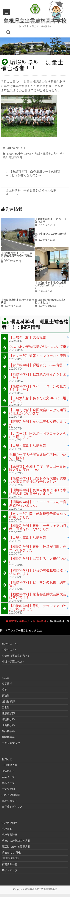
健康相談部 (8, 713)
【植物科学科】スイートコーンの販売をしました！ (37, 388)
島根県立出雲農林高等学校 (35, 20)
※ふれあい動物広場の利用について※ (37, 346)
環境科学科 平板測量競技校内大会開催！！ (31, 192)
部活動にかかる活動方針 (16, 846)
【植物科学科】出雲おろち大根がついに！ (37, 560)
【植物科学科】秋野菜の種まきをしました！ (37, 376)
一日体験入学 (9, 765)
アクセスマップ (11, 743)
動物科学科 (8, 737)
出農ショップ (9, 800)
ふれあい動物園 (11, 794)
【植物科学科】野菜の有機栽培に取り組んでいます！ (37, 572)
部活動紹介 (8, 771)
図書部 (6, 707)
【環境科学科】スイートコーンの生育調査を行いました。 (37, 504)
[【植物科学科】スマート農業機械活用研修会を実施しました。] (18, 219)
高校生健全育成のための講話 (50, 235)
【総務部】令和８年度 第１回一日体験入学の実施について (37, 468)
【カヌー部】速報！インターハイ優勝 (37, 356)
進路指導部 (8, 701)
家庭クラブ (8, 783)
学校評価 (7, 828)
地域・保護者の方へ (47, 153)
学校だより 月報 (11, 852)
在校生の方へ (9, 643)
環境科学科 (15, 157)
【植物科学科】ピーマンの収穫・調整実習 (37, 584)
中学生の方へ (26, 153)
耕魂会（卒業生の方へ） (16, 655)
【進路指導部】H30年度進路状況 (17, 301)
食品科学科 (8, 731)
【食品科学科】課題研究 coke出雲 (36, 365)
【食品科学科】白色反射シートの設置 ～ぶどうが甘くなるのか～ (34, 173)
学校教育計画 (9, 834)
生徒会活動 (8, 789)
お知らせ (12, 153)
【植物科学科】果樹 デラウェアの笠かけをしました (37, 607)
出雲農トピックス (12, 806)
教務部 (6, 695)
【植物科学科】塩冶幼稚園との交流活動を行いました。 (50, 285)
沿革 (4, 689)
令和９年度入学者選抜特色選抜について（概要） (37, 456)
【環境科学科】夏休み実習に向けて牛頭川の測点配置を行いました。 (37, 492)
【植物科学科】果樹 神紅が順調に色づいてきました (37, 548)
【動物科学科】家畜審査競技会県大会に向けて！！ (37, 596)
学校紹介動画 (9, 822)
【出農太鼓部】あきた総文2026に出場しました (37, 400)
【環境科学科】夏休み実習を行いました (37, 423)
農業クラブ (8, 777)
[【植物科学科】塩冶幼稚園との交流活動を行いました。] (52, 249)
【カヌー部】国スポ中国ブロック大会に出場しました (37, 435)
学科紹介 (24, 621)
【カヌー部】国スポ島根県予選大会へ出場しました (37, 515)
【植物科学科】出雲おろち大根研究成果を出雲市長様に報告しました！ (37, 480)
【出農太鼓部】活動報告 (27, 445)
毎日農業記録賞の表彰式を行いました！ (50, 301)
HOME (13, 621)
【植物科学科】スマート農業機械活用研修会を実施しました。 (16, 255)
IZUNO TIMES (10, 858)
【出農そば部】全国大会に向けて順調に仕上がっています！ (37, 412)
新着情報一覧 (9, 864)
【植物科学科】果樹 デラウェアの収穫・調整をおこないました (37, 527)
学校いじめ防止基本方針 (16, 840)
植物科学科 (39, 621)
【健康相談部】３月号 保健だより (50, 220)
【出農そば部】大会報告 (27, 337)
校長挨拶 (7, 683)
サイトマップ (9, 870)
